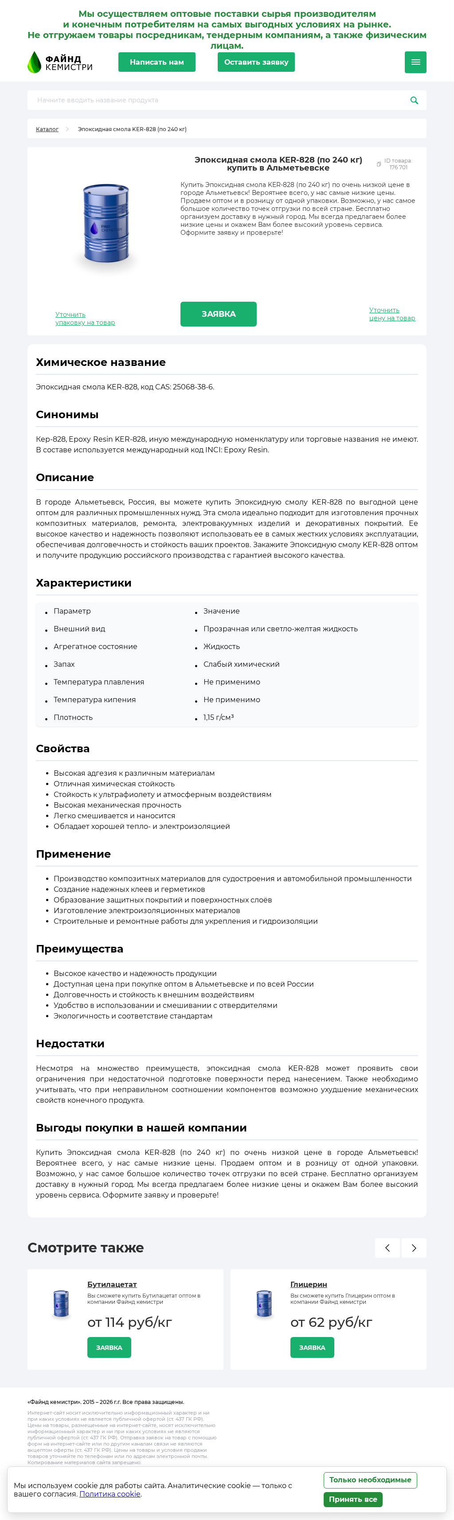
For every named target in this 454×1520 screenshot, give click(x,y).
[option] (125, 1319)
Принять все (353, 1499)
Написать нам (157, 62)
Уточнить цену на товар (392, 314)
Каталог (47, 129)
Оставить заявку (256, 62)
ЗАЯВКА (219, 314)
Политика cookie (110, 1494)
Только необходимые (370, 1480)
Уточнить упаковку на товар (85, 319)
